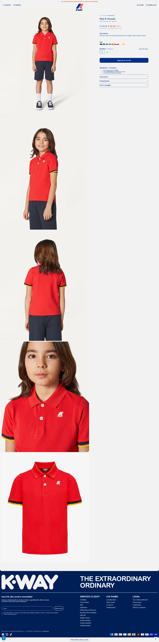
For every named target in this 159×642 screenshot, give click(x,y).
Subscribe (58, 608)
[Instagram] (6, 634)
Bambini (105, 15)
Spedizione (83, 607)
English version (85, 618)
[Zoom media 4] (45, 397)
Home (101, 15)
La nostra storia (111, 600)
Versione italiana (85, 620)
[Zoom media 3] (45, 285)
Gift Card (83, 615)
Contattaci (83, 600)
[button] (3, 638)
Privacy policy (137, 602)
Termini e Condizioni (139, 607)
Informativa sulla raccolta (79, 640)
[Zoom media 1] (45, 63)
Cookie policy (137, 605)
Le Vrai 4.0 (109, 605)
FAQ (81, 605)
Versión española (85, 623)
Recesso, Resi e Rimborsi (88, 612)
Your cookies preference (140, 600)
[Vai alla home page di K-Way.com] (79, 7)
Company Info (46, 631)
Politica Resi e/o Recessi (88, 610)
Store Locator (110, 602)
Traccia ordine (84, 602)
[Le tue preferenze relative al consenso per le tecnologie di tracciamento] (156, 639)
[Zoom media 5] (45, 508)
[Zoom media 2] (45, 174)
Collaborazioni (111, 607)
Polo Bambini (111, 15)
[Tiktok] (10, 634)
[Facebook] (2, 634)
